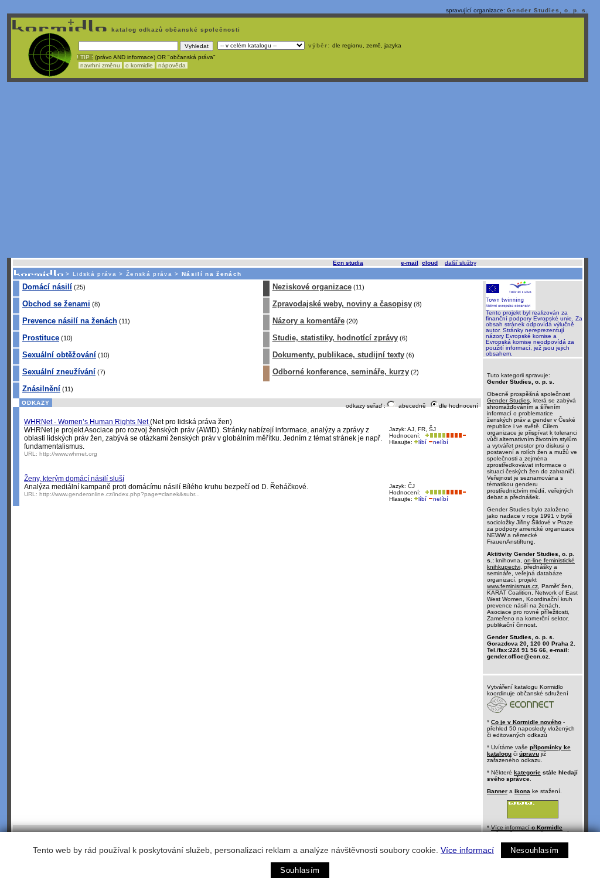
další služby (460, 263)
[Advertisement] (297, 170)
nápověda (172, 65)
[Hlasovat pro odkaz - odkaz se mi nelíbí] (456, 435)
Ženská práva (149, 274)
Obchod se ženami (56, 303)
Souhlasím (300, 870)
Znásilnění (41, 388)
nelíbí (440, 442)
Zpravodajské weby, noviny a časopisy (342, 303)
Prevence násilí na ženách (69, 320)
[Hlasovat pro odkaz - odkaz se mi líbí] (434, 435)
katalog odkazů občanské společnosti (174, 29)
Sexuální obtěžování (59, 354)
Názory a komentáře (308, 320)
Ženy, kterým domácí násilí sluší (74, 479)
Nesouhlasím (534, 850)
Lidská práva (95, 274)
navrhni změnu (100, 65)
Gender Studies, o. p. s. (547, 10)
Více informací (467, 850)
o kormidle (139, 65)
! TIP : (85, 57)
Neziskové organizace (312, 286)
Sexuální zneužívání (59, 371)
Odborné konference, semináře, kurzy (340, 371)
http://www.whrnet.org (68, 453)
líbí (422, 442)
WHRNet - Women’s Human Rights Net (87, 422)
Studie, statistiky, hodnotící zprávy (335, 337)
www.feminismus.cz (512, 586)
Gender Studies (508, 400)
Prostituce (40, 337)
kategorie (527, 772)
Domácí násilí (47, 286)
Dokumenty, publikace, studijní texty (338, 354)
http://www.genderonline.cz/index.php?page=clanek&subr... (119, 494)
